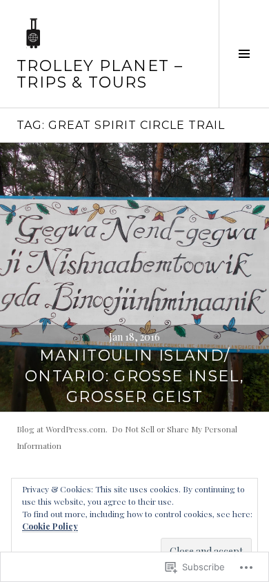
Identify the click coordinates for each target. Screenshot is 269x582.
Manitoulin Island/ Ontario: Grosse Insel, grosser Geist (134, 376)
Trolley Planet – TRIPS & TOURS (100, 74)
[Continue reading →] (134, 277)
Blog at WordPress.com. (62, 428)
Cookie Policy (50, 526)
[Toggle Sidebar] (244, 54)
